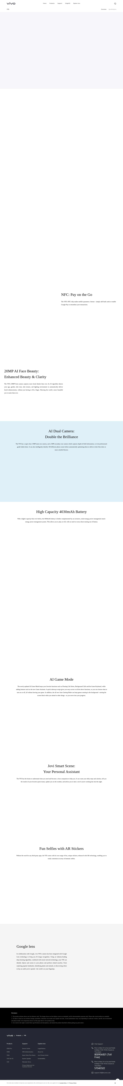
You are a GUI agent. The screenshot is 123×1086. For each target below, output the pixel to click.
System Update (26, 1059)
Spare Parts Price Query (28, 1055)
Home (44, 4)
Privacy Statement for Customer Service (28, 1066)
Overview (103, 10)
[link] (11, 3)
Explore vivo (76, 4)
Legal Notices (41, 1049)
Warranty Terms (26, 1062)
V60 (8, 1062)
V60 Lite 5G (10, 1059)
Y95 (8, 9)
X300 (8, 1052)
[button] (115, 3)
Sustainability (41, 1059)
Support (60, 4)
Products (51, 4)
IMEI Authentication (27, 1052)
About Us (40, 1052)
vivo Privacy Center (43, 1055)
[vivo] (10, 1035)
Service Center (26, 1049)
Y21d (8, 1055)
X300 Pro (9, 1049)
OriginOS (67, 4)
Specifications (112, 10)
